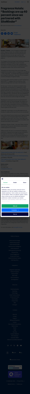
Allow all (15, 206)
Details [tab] (15, 182)
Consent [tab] (5, 182)
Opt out (15, 214)
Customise (14, 210)
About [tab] (24, 182)
